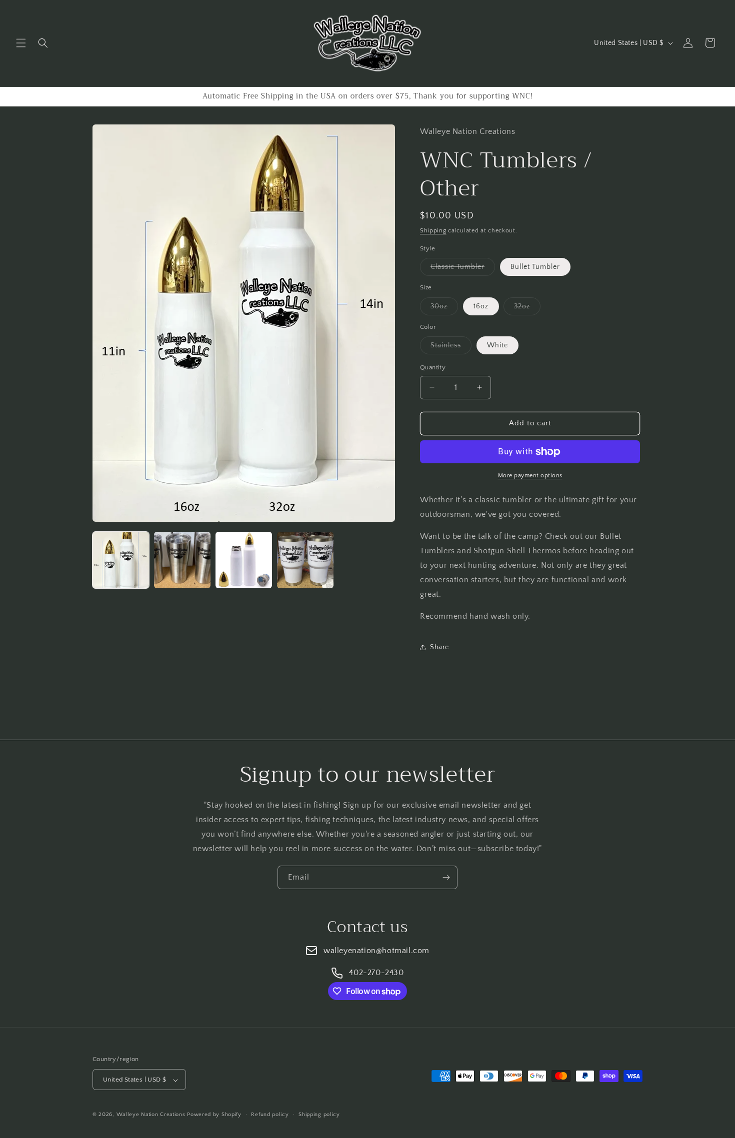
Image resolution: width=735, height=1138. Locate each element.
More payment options (530, 475)
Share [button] (439, 647)
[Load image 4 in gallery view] (305, 560)
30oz (444, 308)
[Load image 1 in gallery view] (120, 560)
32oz (527, 308)
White (497, 345)
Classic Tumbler (462, 269)
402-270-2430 (376, 972)
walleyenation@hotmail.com (377, 950)
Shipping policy (319, 1115)
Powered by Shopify (214, 1115)
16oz (481, 306)
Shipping (433, 230)
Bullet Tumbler (535, 267)
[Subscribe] (446, 877)
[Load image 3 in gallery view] (244, 560)
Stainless (451, 347)
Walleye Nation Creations (151, 1115)
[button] (21, 43)
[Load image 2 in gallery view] (182, 560)
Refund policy (269, 1115)
